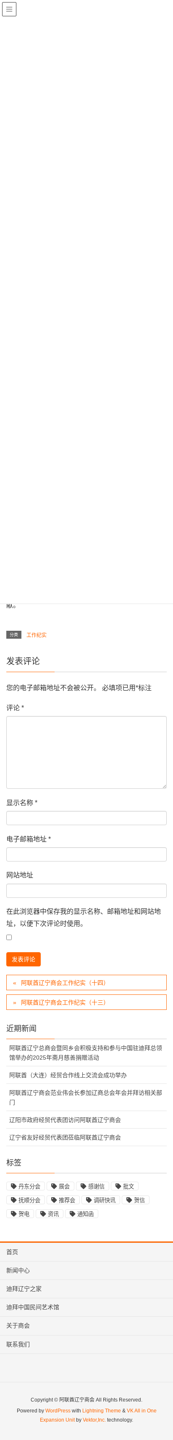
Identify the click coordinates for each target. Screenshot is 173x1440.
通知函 (85, 1214)
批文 (128, 1186)
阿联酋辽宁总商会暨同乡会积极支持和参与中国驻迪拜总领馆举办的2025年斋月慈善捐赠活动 (85, 1053)
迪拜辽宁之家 (24, 1288)
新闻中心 (18, 1270)
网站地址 (19, 875)
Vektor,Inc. (94, 1420)
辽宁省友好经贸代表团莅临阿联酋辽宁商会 (65, 1137)
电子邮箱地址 (28, 839)
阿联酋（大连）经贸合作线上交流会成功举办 (68, 1075)
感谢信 (96, 1186)
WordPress (58, 1411)
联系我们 (18, 1344)
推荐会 (67, 1200)
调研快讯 (104, 1200)
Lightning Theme (101, 1411)
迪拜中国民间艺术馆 (32, 1307)
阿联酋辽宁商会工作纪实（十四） (65, 982)
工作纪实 (36, 635)
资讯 (53, 1214)
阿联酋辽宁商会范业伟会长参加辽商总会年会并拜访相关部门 (85, 1097)
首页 (12, 1252)
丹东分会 (29, 1186)
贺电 (23, 1214)
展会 (64, 1186)
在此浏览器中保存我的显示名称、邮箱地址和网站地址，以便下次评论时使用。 (83, 917)
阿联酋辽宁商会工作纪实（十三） (65, 1002)
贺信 (139, 1200)
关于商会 (18, 1325)
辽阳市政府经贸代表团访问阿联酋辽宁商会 (65, 1119)
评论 (15, 707)
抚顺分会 (29, 1200)
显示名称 (21, 802)
